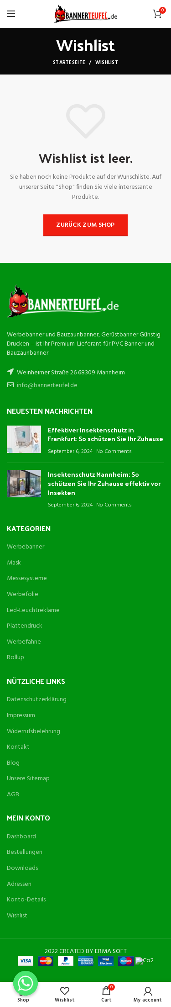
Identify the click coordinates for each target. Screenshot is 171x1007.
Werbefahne (24, 642)
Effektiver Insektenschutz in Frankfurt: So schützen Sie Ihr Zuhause (105, 434)
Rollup (15, 657)
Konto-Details (26, 900)
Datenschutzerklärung (37, 699)
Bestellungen (24, 852)
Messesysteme (27, 578)
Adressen (19, 884)
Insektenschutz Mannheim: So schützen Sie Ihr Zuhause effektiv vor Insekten (104, 483)
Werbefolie (22, 594)
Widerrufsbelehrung (33, 731)
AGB (13, 794)
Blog (13, 763)
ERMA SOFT (111, 951)
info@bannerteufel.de (47, 385)
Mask (14, 563)
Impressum (21, 715)
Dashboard (21, 836)
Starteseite (69, 62)
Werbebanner (25, 547)
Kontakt (18, 747)
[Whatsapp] (25, 983)
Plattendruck (24, 626)
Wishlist (17, 916)
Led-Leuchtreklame (33, 610)
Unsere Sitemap (28, 778)
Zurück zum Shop (85, 225)
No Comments (114, 451)
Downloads (22, 868)
